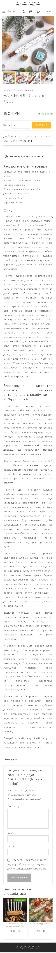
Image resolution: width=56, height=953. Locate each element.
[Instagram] (30, 11)
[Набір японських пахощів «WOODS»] (15, 910)
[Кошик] (38, 12)
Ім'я (10, 833)
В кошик (41, 125)
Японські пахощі (25, 90)
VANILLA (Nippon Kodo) (40, 924)
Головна (7, 90)
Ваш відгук (15, 806)
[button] (24, 12)
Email (11, 846)
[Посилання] (28, 3)
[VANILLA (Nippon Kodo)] (40, 910)
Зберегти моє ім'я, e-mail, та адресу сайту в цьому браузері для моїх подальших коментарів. (27, 864)
